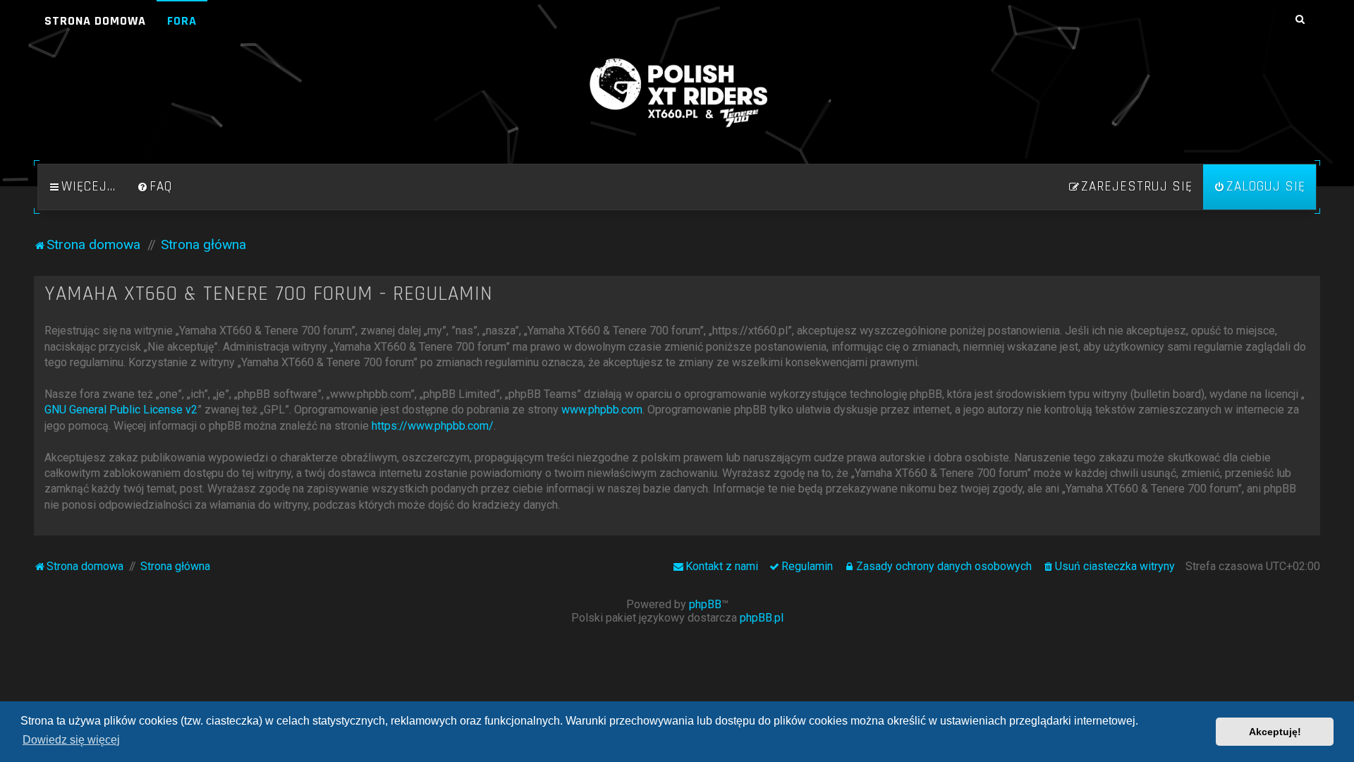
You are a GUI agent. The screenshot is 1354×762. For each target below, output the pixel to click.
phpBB (705, 604)
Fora (182, 21)
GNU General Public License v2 (120, 409)
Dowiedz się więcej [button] (71, 740)
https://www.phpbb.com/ (433, 426)
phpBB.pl (761, 617)
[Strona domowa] (677, 93)
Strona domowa (95, 21)
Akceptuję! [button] (1275, 731)
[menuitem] (154, 187)
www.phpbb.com (601, 409)
